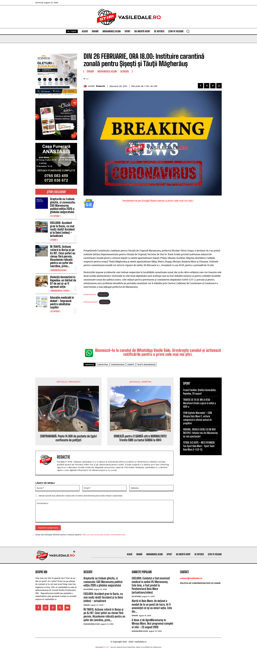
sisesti (130, 365)
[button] (188, 31)
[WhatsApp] (219, 85)
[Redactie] (86, 86)
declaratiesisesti (91, 302)
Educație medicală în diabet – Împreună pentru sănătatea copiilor (62, 302)
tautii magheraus (146, 365)
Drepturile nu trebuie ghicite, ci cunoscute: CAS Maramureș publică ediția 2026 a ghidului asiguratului (62, 205)
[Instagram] (45, 608)
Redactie (100, 86)
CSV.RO (106, 647)
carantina (102, 365)
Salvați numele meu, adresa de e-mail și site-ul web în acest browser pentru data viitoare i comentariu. (81, 495)
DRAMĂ (53, 240)
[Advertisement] (153, 229)
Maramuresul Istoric (60, 291)
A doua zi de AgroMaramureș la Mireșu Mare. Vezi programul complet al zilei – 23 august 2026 (152, 623)
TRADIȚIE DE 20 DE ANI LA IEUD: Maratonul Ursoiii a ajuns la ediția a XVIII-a (199, 403)
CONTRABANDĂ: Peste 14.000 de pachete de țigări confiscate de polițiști (68, 438)
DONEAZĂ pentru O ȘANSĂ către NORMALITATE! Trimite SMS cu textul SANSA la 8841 (140, 438)
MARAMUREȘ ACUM (58, 270)
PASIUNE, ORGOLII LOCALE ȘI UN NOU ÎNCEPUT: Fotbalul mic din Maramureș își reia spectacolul (200, 433)
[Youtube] (67, 608)
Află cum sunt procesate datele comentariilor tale (103, 534)
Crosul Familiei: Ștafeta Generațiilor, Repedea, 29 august (199, 391)
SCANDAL (124, 71)
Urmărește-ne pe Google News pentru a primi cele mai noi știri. (158, 200)
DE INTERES (55, 216)
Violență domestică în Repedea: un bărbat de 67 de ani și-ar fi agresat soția (63, 282)
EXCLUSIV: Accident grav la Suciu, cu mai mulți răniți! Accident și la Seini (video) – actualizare (62, 229)
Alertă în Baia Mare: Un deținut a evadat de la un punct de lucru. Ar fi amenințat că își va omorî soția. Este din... (152, 606)
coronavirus (118, 365)
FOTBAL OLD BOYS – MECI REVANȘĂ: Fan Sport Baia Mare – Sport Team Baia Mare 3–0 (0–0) (199, 446)
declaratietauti (90, 294)
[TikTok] (53, 608)
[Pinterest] (213, 85)
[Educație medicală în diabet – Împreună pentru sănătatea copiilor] (41, 301)
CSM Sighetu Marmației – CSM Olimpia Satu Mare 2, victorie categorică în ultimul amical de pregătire (197, 418)
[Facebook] (200, 85)
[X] (206, 85)
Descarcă (103, 294)
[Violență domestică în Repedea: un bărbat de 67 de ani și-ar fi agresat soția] (41, 281)
